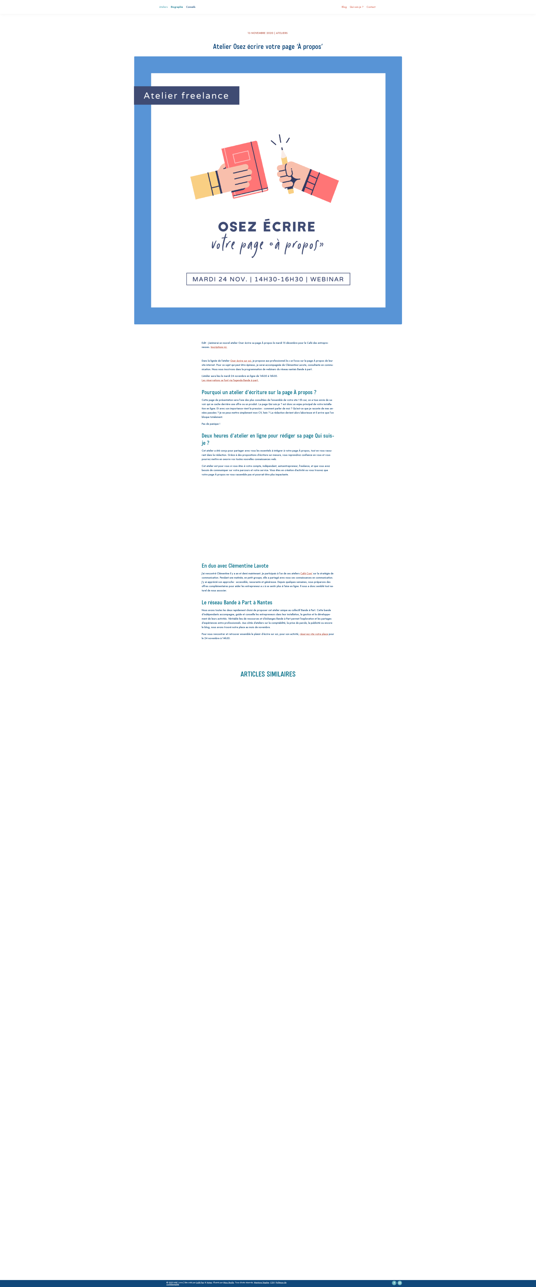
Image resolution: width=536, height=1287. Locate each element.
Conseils (190, 7)
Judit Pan (200, 1282)
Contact (371, 7)
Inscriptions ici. (219, 347)
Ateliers (163, 7)
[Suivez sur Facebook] (394, 1283)
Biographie (177, 7)
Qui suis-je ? (356, 7)
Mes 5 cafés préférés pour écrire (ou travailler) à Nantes (180, 858)
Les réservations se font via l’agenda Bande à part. (230, 380)
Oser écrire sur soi (240, 361)
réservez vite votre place (314, 634)
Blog (344, 7)
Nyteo (209, 1282)
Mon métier (204, 1055)
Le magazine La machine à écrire (161, 1241)
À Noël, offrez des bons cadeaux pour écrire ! (171, 1050)
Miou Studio (228, 1282)
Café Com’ (306, 573)
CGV (272, 1282)
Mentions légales (261, 1282)
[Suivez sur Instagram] (400, 1283)
